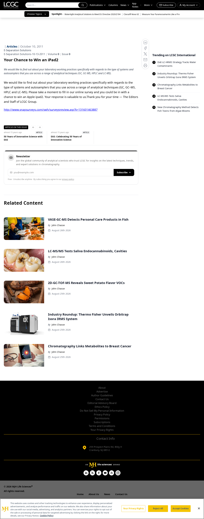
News (123, 5)
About (102, 387)
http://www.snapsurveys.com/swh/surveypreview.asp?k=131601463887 (51, 110)
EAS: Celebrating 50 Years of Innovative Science (66, 138)
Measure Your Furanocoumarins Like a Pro (161, 14)
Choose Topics (34, 13)
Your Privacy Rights (102, 430)
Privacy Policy (102, 414)
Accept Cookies (181, 508)
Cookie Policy (46, 515)
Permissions (102, 418)
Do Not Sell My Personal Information (102, 410)
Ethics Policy (102, 407)
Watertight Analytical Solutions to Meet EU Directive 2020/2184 (93, 14)
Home (80, 494)
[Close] (198, 508)
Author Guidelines (102, 395)
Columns (113, 5)
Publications (96, 5)
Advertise (102, 391)
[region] (102, 509)
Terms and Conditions (102, 426)
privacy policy (68, 179)
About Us (94, 494)
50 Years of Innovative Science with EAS (23, 138)
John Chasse (58, 225)
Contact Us (102, 399)
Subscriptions (102, 422)
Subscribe (122, 172)
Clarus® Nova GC (131, 14)
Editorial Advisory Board (102, 403)
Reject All (158, 508)
